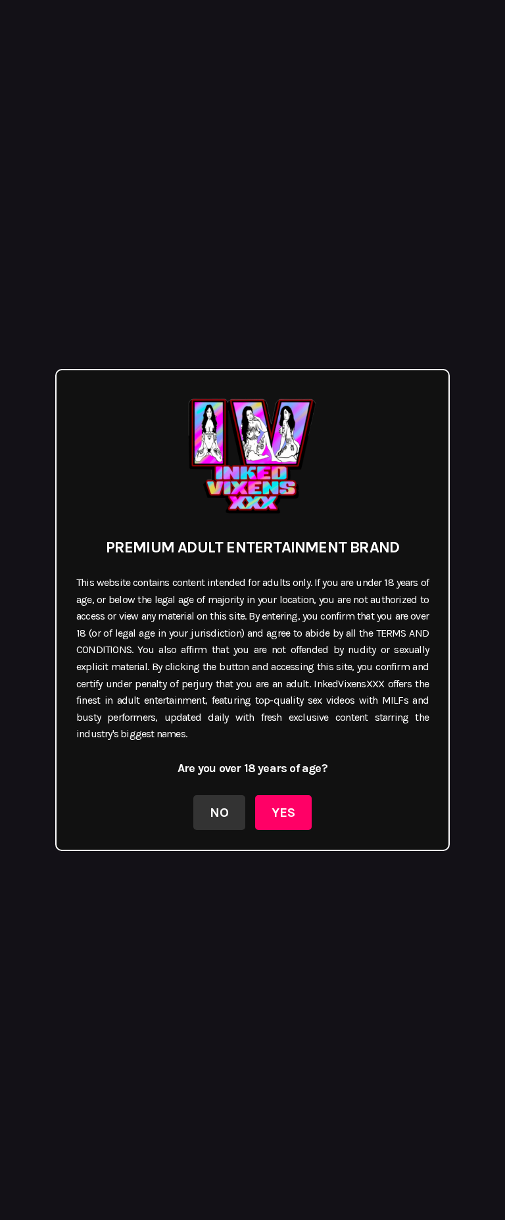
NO (219, 812)
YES (283, 812)
